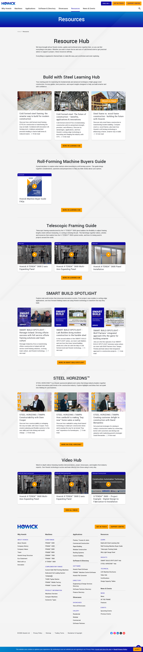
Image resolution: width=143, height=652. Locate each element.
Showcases (77, 597)
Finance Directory (78, 592)
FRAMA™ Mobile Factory (53, 582)
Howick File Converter (80, 576)
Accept (137, 649)
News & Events (106, 588)
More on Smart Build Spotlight (71, 363)
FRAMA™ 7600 (50, 555)
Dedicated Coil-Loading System (55, 573)
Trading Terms (59, 633)
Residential (76, 614)
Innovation (21, 565)
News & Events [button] (89, 8)
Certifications (105, 578)
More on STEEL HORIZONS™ (71, 445)
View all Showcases (79, 606)
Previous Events (106, 614)
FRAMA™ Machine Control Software (84, 572)
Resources (104, 534)
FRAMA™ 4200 (50, 546)
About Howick (22, 543)
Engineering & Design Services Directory (82, 585)
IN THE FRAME (106, 600)
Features (103, 603)
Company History (23, 546)
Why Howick (22, 534)
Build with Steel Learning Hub (110, 543)
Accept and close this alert (103, 649)
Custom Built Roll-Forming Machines (56, 570)
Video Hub (104, 575)
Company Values (23, 549)
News (102, 596)
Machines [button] (18, 8)
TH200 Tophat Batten (52, 579)
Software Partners (79, 623)
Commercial (77, 620)
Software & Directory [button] (46, 8)
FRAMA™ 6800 (49, 552)
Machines (48, 534)
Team (19, 552)
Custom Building (78, 556)
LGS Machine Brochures (108, 572)
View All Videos (71, 510)
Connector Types (50, 600)
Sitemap (48, 633)
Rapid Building (77, 546)
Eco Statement (22, 559)
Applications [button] (30, 8)
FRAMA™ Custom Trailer (53, 585)
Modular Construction (80, 550)
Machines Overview (51, 594)
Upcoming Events (106, 611)
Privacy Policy (37, 633)
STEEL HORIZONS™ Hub (108, 564)
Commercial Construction (81, 543)
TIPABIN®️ (49, 576)
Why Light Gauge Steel (108, 552)
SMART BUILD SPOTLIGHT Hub (111, 561)
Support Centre (134, 3)
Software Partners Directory (82, 589)
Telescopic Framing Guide (109, 549)
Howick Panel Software (80, 569)
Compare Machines (51, 597)
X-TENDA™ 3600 (50, 562)
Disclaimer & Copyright (75, 633)
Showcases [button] (63, 8)
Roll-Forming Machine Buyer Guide (112, 546)
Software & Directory (81, 561)
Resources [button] (75, 8)
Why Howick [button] (6, 8)
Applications (77, 534)
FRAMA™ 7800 (50, 559)
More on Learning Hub (71, 146)
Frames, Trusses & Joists (81, 540)
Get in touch (119, 3)
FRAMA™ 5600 (49, 549)
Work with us (22, 562)
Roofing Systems (78, 553)
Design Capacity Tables (108, 581)
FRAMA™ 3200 (49, 543)
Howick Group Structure (25, 555)
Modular (75, 617)
